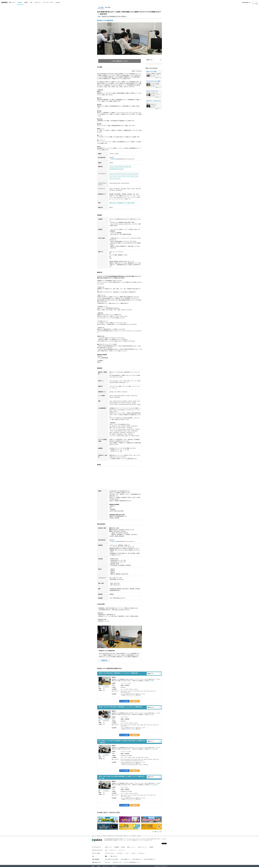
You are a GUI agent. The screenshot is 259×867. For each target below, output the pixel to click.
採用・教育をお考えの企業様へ (112, 859)
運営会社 (93, 866)
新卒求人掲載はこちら (137, 859)
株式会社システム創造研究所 (105, 20)
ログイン (253, 3)
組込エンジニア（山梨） (151, 71)
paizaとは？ (58, 2)
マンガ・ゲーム (121, 850)
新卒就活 (123, 847)
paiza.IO (133, 853)
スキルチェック (112, 850)
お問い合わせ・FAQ (117, 862)
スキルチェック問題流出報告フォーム (131, 862)
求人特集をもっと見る (157, 831)
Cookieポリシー (114, 866)
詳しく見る (151, 680)
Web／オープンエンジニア (152, 91)
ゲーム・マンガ (45, 2)
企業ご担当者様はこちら (246, 2)
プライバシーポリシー (106, 866)
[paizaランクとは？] (160, 60)
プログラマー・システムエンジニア (153, 101)
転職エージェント (131, 847)
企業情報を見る (104, 660)
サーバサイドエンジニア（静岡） (153, 81)
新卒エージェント (142, 847)
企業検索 (151, 847)
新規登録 (256, 3)
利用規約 (98, 866)
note (127, 853)
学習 (106, 850)
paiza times (119, 853)
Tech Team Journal (109, 853)
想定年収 (113, 159)
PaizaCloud (141, 853)
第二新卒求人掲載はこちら (149, 859)
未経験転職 (116, 847)
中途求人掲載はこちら (125, 859)
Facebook (114, 856)
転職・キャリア (108, 847)
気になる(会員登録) (124, 701)
